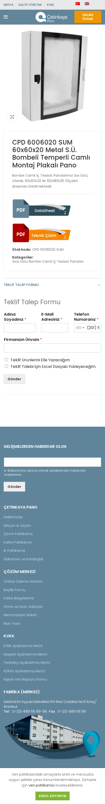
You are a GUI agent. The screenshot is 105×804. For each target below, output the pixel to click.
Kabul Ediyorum (52, 796)
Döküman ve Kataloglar (23, 559)
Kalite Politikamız (18, 542)
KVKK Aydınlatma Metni (23, 645)
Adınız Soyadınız (15, 317)
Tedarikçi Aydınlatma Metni (27, 662)
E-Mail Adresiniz (52, 317)
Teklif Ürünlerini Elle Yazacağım (40, 360)
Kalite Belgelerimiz (19, 598)
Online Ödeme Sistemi (23, 581)
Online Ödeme (88, 17)
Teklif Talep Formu (21, 284)
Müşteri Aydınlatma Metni (25, 654)
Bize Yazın (12, 623)
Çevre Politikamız (18, 533)
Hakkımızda (13, 517)
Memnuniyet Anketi (20, 615)
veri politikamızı (41, 785)
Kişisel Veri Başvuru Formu (25, 679)
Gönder (14, 379)
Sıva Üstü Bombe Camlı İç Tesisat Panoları (48, 261)
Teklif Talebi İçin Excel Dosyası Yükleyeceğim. (53, 366)
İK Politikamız (14, 550)
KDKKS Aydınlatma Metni (24, 671)
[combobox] (79, 327)
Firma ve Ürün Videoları (23, 606)
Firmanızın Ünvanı (23, 339)
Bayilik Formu (15, 590)
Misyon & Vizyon (17, 525)
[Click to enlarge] (12, 117)
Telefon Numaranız (86, 317)
